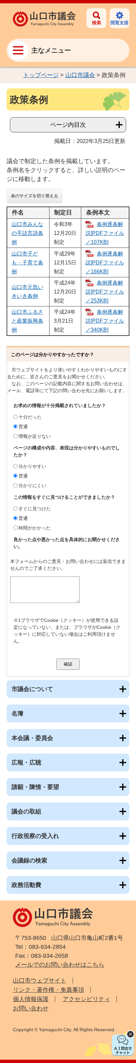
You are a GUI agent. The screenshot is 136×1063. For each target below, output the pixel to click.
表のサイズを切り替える (34, 195)
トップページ (41, 75)
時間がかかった (34, 528)
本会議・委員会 (32, 738)
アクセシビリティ (86, 999)
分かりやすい (32, 466)
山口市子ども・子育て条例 (27, 262)
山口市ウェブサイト (39, 981)
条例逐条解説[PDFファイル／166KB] (104, 262)
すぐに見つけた (34, 508)
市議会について (32, 689)
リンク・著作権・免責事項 (48, 990)
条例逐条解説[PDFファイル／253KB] (104, 291)
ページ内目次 (68, 124)
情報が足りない (34, 436)
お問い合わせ (31, 1008)
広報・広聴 (26, 762)
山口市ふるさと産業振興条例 (27, 321)
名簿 (17, 713)
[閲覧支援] (119, 18)
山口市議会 (80, 75)
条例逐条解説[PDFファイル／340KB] (104, 321)
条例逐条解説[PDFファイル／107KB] (104, 233)
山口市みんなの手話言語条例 (27, 233)
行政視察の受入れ (35, 836)
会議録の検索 (29, 860)
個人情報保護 (31, 999)
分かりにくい (32, 485)
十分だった (30, 417)
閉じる (130, 1034)
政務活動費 (26, 885)
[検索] (96, 18)
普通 (23, 426)
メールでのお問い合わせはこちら (59, 964)
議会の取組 (26, 811)
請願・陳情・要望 (35, 787)
